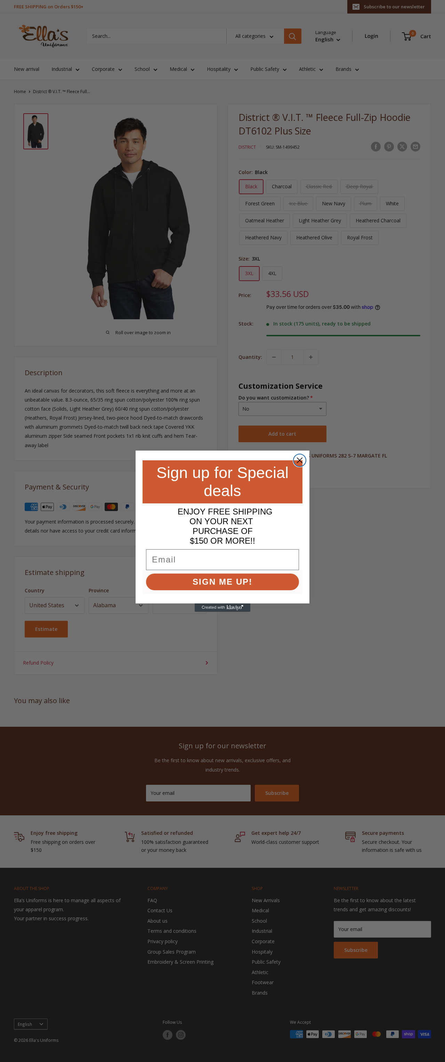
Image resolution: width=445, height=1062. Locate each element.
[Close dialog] (299, 460)
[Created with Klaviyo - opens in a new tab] (222, 607)
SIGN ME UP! (222, 581)
